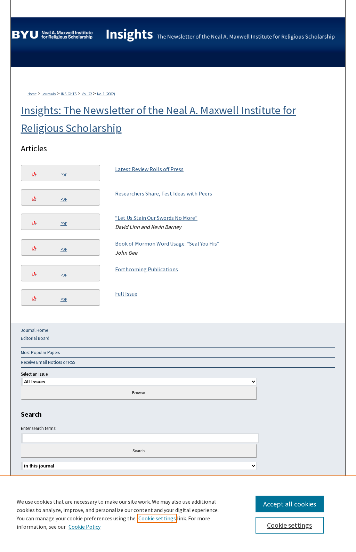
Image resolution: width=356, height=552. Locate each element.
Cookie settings (157, 518)
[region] (178, 513)
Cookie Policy (84, 526)
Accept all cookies (289, 503)
